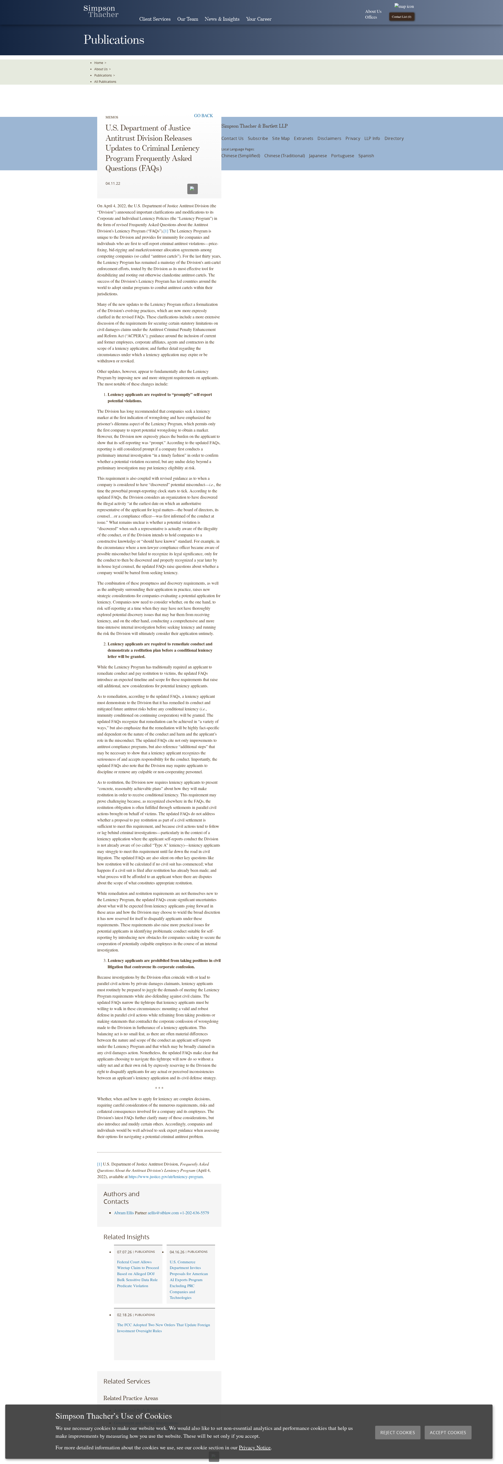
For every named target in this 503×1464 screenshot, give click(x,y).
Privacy (353, 138)
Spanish (366, 156)
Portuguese (342, 156)
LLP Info (372, 138)
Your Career (259, 19)
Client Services (155, 19)
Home (98, 63)
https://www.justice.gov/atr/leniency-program (166, 1176)
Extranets (303, 138)
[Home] (101, 15)
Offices (371, 17)
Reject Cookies (397, 1432)
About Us (373, 11)
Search (282, 19)
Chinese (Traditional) (284, 156)
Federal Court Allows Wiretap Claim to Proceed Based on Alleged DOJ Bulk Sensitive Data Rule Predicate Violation (138, 1273)
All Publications (105, 81)
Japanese (318, 156)
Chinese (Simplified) (240, 156)
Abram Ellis (124, 1212)
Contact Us (232, 138)
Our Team (187, 19)
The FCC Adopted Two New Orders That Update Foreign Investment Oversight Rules (163, 1327)
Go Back (203, 115)
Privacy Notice (255, 1447)
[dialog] (249, 1432)
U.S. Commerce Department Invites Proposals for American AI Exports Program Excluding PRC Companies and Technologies (189, 1279)
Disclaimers (329, 138)
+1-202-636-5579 (194, 1212)
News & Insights (222, 19)
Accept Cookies (448, 1432)
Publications (103, 75)
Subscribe (258, 138)
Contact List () (401, 16)
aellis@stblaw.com (163, 1212)
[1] (165, 230)
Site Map (281, 138)
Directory (394, 138)
